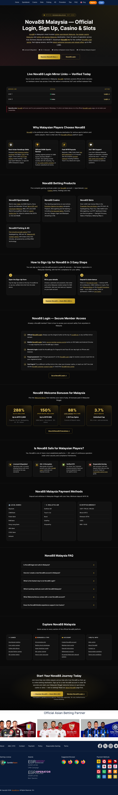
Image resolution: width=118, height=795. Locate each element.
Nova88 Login (71, 57)
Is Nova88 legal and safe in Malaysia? (37, 565)
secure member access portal (56, 342)
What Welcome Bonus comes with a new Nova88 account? (44, 597)
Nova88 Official (66, 135)
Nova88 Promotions (103, 287)
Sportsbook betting (14, 642)
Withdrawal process (68, 651)
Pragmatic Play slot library (88, 206)
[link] (99, 760)
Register (93, 2)
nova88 (32, 34)
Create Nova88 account (69, 642)
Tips (70, 2)
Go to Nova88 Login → (59, 375)
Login (101, 2)
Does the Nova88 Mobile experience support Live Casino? (44, 605)
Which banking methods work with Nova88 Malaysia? (42, 589)
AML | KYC (11, 746)
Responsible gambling (95, 651)
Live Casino (97, 291)
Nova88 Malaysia (59, 15)
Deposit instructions (68, 648)
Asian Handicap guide (41, 648)
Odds (23, 154)
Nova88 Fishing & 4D (19, 228)
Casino (34, 2)
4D (55, 2)
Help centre (91, 642)
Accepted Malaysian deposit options (70, 656)
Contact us (91, 648)
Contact (22, 746)
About (2, 746)
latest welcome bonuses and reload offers (68, 42)
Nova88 (64, 40)
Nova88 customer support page (42, 366)
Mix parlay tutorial (40, 651)
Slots (41, 2)
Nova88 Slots (86, 200)
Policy (40, 746)
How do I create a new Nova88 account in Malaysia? (42, 573)
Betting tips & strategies (42, 645)
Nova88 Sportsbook (19, 200)
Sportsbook (26, 2)
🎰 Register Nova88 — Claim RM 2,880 (46, 694)
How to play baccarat (41, 654)
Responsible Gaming (53, 746)
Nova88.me (15, 790)
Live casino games (14, 645)
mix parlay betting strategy (46, 163)
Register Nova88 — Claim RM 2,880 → (59, 301)
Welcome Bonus (88, 287)
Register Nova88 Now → (49, 57)
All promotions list (40, 642)
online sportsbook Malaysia (65, 34)
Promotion (62, 2)
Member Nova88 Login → (76, 694)
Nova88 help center (68, 366)
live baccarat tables (57, 211)
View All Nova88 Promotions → (59, 431)
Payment (31, 746)
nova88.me (74, 335)
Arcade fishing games (15, 651)
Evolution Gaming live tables (54, 206)
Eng (84, 2)
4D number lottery (14, 654)
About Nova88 (92, 645)
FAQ (75, 2)
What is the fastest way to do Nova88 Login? (39, 581)
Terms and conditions (94, 654)
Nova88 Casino (52, 200)
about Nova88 (71, 688)
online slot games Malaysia (47, 37)
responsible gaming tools (100, 472)
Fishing (48, 2)
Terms (66, 746)
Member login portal (68, 645)
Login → (107, 94)
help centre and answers (96, 158)
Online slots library (14, 648)
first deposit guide (91, 283)
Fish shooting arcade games (18, 232)
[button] (39, 764)
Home (17, 2)
